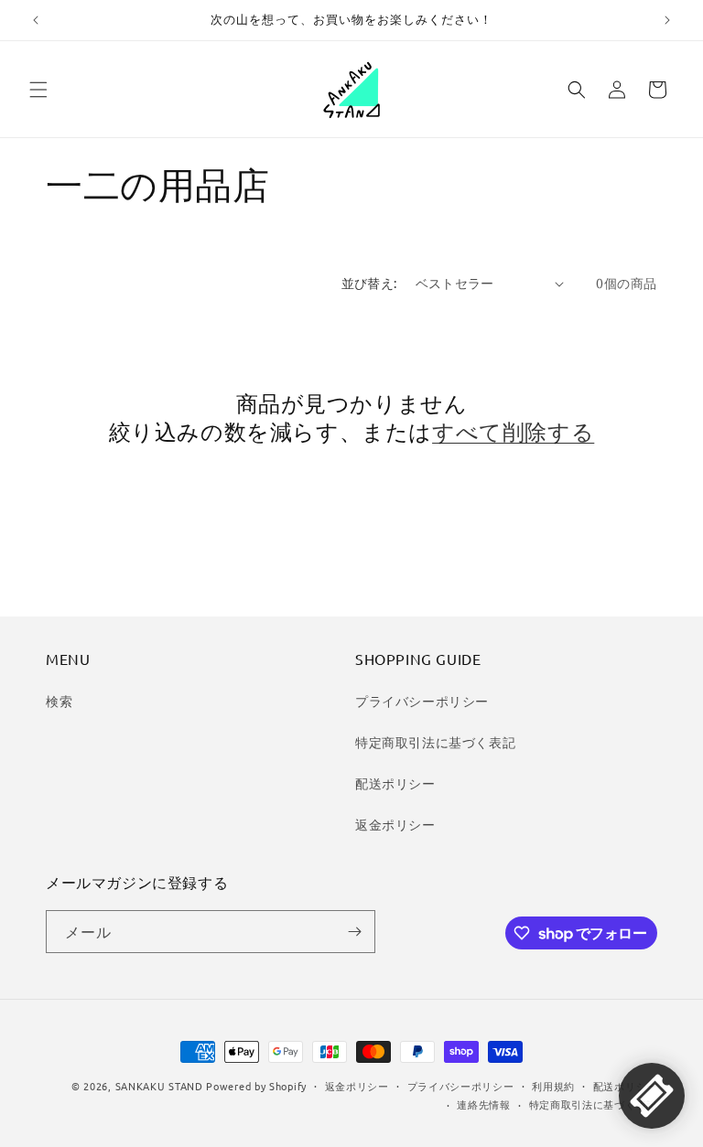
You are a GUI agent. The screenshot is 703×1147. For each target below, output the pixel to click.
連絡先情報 (484, 1104)
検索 (59, 700)
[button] (38, 90)
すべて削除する (513, 431)
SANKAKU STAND (159, 1085)
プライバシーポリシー (422, 700)
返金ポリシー (395, 824)
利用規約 (553, 1085)
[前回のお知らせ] (36, 20)
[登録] (354, 931)
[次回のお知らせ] (667, 20)
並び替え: (369, 282)
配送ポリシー (395, 783)
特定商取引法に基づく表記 (435, 742)
